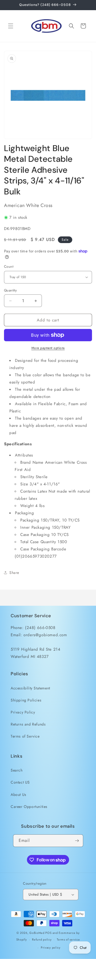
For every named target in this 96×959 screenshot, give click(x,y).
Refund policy (41, 939)
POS (48, 933)
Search (17, 770)
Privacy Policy (23, 712)
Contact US (20, 782)
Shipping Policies (26, 700)
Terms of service (68, 939)
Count (8, 266)
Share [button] (14, 572)
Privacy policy (51, 947)
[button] (11, 26)
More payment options (48, 348)
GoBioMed (37, 933)
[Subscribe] (77, 840)
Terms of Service (25, 736)
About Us (18, 794)
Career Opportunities (29, 806)
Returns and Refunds (28, 724)
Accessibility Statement (30, 688)
